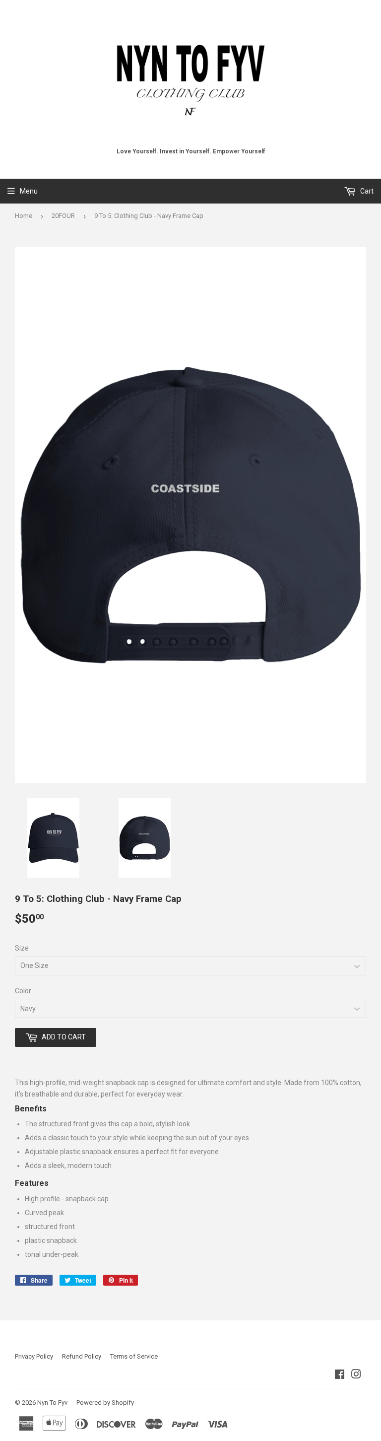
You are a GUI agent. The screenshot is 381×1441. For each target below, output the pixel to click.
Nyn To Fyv (52, 1402)
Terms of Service (134, 1356)
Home (23, 215)
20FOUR (63, 215)
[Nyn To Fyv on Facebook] (339, 1375)
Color (23, 991)
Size (22, 948)
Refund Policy (81, 1356)
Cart (366, 191)
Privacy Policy (34, 1356)
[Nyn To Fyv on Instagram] (356, 1375)
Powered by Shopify (105, 1402)
